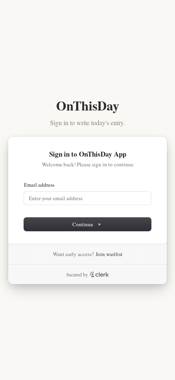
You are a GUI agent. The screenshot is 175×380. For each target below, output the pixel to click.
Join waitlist (109, 254)
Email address (39, 184)
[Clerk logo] (99, 274)
